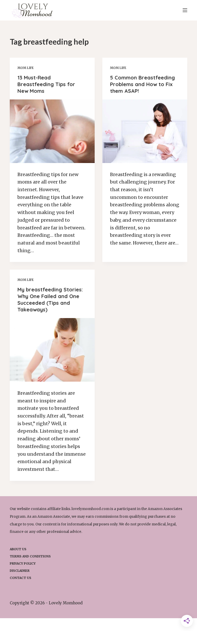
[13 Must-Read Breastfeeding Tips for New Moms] (52, 131)
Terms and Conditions (30, 556)
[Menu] (185, 10)
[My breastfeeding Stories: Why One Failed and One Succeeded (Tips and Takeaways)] (52, 350)
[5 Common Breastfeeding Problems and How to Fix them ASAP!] (144, 131)
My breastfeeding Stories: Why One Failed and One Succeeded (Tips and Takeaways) (50, 299)
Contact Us (20, 578)
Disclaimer (19, 571)
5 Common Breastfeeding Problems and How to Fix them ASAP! (142, 84)
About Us (18, 549)
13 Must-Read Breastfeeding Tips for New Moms (46, 84)
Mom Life (25, 68)
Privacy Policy (23, 563)
